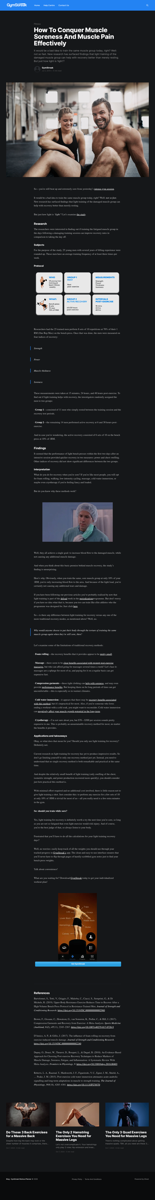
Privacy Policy (77, 1179)
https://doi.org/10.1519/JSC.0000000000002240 (57, 1043)
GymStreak (47, 68)
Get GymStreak (78, 964)
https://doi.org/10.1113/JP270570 (83, 1084)
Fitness (37, 24)
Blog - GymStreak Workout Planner (18, 1179)
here (75, 606)
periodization (86, 598)
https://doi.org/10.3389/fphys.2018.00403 (97, 1064)
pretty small (106, 654)
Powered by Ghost (142, 1179)
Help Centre (49, 5)
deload (64, 598)
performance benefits (52, 687)
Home (37, 5)
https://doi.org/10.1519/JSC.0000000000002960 (81, 1010)
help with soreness (94, 683)
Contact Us (63, 5)
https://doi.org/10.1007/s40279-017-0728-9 (92, 1027)
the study (81, 214)
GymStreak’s (59, 852)
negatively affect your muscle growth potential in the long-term (69, 711)
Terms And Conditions (93, 1179)
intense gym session (104, 188)
